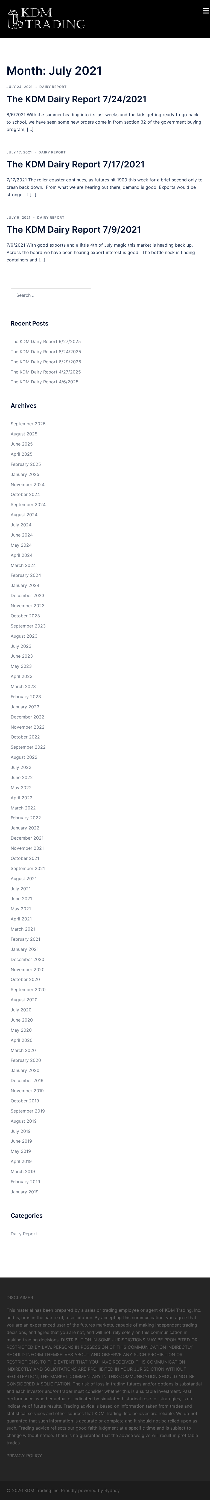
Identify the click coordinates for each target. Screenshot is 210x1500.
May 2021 (21, 908)
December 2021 (27, 838)
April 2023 (22, 676)
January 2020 (25, 1070)
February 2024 (26, 575)
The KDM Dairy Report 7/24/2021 (77, 99)
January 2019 (25, 1191)
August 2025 (24, 434)
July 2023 (21, 646)
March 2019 (23, 1171)
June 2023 (22, 656)
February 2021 (25, 939)
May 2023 (21, 666)
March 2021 (23, 929)
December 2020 (27, 959)
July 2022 (21, 767)
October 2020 (25, 979)
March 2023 (23, 686)
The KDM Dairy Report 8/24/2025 (46, 351)
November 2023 (28, 605)
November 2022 (28, 727)
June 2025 (22, 444)
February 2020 (26, 1060)
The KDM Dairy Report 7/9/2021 (74, 229)
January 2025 (25, 474)
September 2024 (28, 504)
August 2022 (24, 757)
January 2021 (25, 949)
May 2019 (21, 1151)
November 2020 (28, 969)
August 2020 (24, 999)
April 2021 (21, 919)
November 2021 (27, 848)
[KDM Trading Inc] (45, 18)
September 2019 (28, 1111)
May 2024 (21, 545)
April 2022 (22, 797)
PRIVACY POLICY (24, 1455)
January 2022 (25, 828)
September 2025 (28, 423)
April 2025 (22, 454)
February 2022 (26, 817)
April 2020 (22, 1040)
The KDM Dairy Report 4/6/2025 (44, 381)
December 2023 (27, 595)
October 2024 (25, 494)
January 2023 (25, 706)
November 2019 (27, 1090)
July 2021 (21, 888)
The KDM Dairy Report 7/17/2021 (76, 164)
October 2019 (25, 1100)
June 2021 (21, 898)
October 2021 (25, 858)
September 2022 (28, 747)
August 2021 (24, 878)
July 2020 (21, 1010)
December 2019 (27, 1080)
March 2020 (23, 1050)
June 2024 (22, 535)
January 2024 (25, 585)
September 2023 (28, 626)
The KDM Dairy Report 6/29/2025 (46, 361)
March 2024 (23, 565)
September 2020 (28, 989)
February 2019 (25, 1181)
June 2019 (21, 1141)
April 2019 (21, 1161)
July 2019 (21, 1131)
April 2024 (22, 555)
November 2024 (28, 484)
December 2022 (27, 717)
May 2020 (21, 1030)
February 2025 (26, 464)
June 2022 (22, 777)
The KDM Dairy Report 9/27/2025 (46, 341)
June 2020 (22, 1020)
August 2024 (24, 514)
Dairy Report (53, 87)
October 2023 (25, 615)
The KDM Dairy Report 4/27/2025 (46, 372)
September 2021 (28, 868)
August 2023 (24, 636)
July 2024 (21, 524)
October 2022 (25, 737)
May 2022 (21, 787)
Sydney (112, 1490)
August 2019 (24, 1121)
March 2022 (23, 808)
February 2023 (26, 696)
